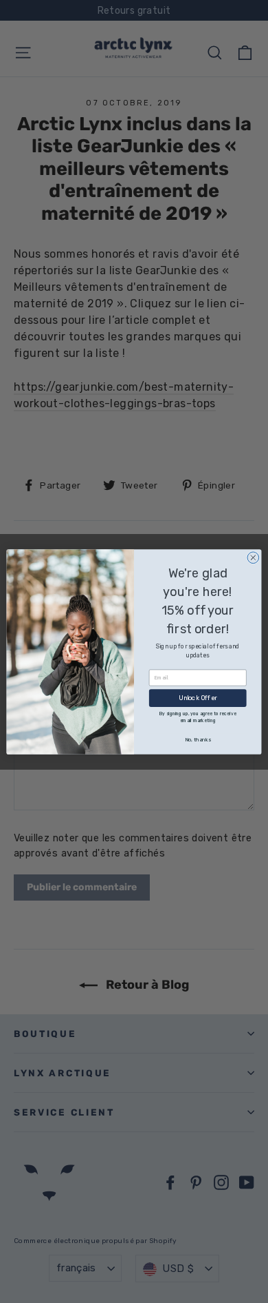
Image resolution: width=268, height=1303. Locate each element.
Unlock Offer (198, 697)
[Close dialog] (253, 557)
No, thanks (198, 740)
